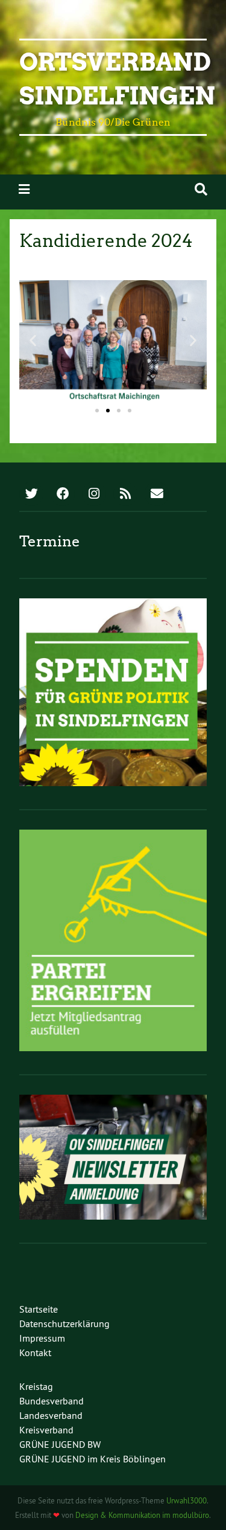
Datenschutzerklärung (64, 1323)
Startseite (38, 1309)
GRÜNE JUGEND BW (60, 1444)
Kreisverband (46, 1430)
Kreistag (36, 1386)
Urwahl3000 (186, 1500)
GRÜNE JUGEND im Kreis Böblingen (92, 1459)
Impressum (42, 1338)
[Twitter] (31, 494)
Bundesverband (51, 1401)
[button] (32, 340)
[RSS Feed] (125, 494)
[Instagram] (94, 494)
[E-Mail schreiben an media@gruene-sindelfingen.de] (157, 494)
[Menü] (24, 189)
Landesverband (51, 1415)
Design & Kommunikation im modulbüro (142, 1515)
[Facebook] (63, 494)
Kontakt (35, 1352)
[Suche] (201, 189)
